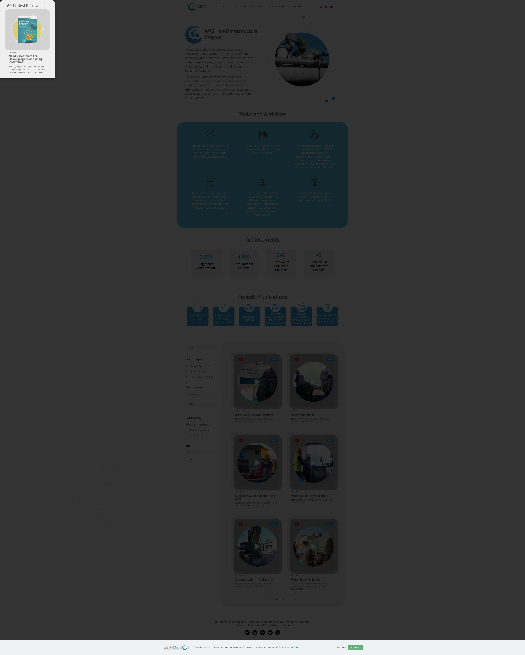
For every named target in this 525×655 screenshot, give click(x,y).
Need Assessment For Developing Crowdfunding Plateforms (26, 59)
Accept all (355, 648)
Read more (341, 648)
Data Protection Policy (289, 648)
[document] (262, 327)
